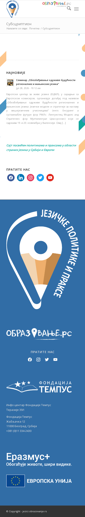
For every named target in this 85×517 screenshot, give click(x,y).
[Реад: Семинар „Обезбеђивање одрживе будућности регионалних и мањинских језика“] (10, 82)
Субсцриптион (18, 23)
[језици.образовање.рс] (35, 9)
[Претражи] (67, 9)
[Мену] (76, 9)
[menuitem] (67, 9)
